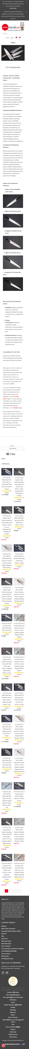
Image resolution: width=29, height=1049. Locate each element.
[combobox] (13, 33)
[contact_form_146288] (3, 1045)
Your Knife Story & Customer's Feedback (12, 948)
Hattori (13, 1002)
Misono (13, 1015)
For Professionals (13, 67)
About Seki (4, 938)
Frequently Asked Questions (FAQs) (11, 931)
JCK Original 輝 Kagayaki (13, 995)
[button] (6, 491)
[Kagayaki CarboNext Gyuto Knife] (13, 249)
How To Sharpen (5, 946)
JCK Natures (13, 1000)
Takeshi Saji (13, 1032)
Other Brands (13, 1037)
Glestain (13, 1007)
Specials (15, 408)
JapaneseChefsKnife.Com (17, 1040)
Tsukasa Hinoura (12, 1034)
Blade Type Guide (6, 941)
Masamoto (13, 1012)
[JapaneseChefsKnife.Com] (13, 27)
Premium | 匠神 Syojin (13, 992)
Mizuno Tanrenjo (12, 1017)
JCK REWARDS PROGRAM (8, 951)
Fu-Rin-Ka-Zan (6, 464)
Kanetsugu (13, 1010)
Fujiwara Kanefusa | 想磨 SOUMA (13, 1005)
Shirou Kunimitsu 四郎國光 (13, 1027)
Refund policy (5, 956)
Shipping (3, 926)
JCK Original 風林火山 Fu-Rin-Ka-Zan (13, 997)
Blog (2, 936)
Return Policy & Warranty (8, 928)
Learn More (12, 8)
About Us (3, 933)
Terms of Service (5, 953)
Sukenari (13, 1029)
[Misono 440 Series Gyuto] (13, 268)
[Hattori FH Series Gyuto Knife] (13, 207)
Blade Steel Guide (6, 943)
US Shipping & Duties (7, 958)
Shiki (13, 1024)
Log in (12, 38)
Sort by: (12, 446)
